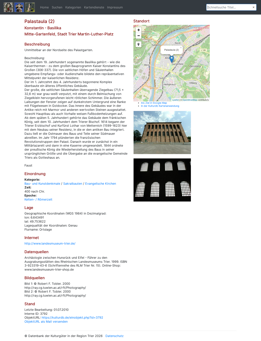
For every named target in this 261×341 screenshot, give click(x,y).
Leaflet (175, 99)
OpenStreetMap (189, 99)
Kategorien (73, 7)
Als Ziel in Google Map (154, 102)
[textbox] (231, 7)
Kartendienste (94, 7)
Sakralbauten (72, 183)
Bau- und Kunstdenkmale (42, 183)
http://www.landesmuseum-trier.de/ (49, 243)
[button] (253, 7)
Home (44, 7)
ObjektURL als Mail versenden (46, 321)
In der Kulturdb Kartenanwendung (160, 105)
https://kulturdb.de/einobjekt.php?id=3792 (72, 317)
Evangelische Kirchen (100, 183)
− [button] (138, 35)
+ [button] (138, 30)
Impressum (115, 7)
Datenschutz (114, 336)
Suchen (57, 7)
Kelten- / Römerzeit (38, 199)
